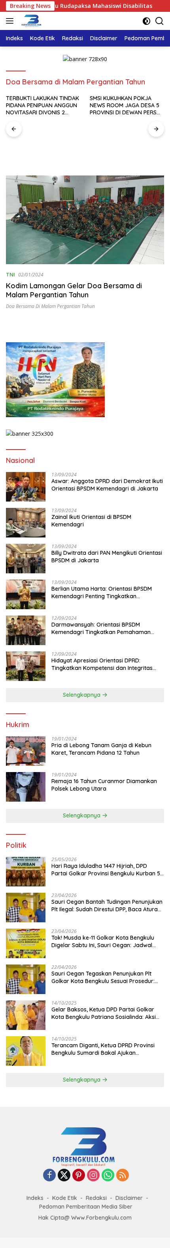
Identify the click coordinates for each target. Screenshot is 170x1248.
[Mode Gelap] (146, 21)
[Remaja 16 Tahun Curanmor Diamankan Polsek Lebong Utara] (25, 787)
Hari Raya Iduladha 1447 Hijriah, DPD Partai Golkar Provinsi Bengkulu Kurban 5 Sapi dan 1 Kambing (105, 869)
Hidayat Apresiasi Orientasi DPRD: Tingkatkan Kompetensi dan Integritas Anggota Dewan (102, 664)
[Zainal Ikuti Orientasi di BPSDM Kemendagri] (25, 522)
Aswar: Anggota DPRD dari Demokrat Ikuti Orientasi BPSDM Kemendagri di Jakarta (107, 485)
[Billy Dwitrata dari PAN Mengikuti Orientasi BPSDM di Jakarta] (25, 558)
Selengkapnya (82, 694)
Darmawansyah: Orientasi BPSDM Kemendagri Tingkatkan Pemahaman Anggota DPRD (101, 628)
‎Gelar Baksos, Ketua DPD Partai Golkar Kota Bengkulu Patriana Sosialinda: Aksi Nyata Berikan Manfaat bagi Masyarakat (106, 1013)
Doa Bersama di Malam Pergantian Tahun (50, 306)
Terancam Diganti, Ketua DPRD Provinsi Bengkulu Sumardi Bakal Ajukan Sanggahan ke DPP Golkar (103, 1049)
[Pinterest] (78, 1176)
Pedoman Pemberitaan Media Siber (85, 1206)
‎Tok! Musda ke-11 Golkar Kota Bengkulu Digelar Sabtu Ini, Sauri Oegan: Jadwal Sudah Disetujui (102, 941)
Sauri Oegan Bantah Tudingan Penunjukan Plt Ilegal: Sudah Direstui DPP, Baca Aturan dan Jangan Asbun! (106, 905)
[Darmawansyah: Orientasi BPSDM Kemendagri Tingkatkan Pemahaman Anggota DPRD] (25, 630)
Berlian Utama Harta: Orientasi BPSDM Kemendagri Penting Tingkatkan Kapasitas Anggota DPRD (101, 592)
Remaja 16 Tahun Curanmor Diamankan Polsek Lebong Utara (104, 785)
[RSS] (122, 1176)
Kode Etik (64, 1197)
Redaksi (96, 1197)
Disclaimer (129, 1197)
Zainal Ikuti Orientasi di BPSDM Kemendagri (91, 520)
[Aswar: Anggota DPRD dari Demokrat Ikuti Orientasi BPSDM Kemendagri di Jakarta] (25, 487)
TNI (10, 274)
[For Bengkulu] (31, 21)
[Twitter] (64, 1176)
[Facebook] (49, 1176)
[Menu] (11, 21)
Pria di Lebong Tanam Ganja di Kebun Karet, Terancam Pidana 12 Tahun (101, 749)
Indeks (34, 1197)
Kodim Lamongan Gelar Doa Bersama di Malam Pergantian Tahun (74, 290)
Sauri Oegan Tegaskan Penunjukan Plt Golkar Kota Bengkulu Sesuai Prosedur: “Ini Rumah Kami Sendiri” (103, 977)
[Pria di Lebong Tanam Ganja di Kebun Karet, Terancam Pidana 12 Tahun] (25, 751)
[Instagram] (93, 1176)
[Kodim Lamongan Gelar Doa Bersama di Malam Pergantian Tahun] (85, 219)
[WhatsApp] (108, 1176)
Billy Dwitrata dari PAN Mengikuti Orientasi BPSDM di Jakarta (106, 556)
